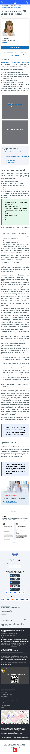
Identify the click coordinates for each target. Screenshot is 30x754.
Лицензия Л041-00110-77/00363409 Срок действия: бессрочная (12, 631)
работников (14, 646)
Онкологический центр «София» (8, 688)
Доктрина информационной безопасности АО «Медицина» (14, 639)
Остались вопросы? (10, 162)
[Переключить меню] (4, 2)
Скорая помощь (4, 696)
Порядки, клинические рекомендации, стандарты (12, 651)
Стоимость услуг (4, 614)
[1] (10, 511)
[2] (11, 511)
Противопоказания (10, 160)
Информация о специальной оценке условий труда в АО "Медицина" (13, 660)
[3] (13, 511)
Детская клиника (5, 692)
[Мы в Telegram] (6, 592)
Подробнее (15, 113)
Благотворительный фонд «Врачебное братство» (12, 700)
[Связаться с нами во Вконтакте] (15, 566)
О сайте (2, 637)
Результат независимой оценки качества (15, 674)
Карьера (2, 707)
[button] (2, 2)
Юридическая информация (7, 649)
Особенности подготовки (11, 154)
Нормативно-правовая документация (9, 650)
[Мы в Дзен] (10, 592)
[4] (14, 511)
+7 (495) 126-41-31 (15, 55)
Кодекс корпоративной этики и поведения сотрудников (13, 662)
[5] (15, 511)
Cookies (17, 744)
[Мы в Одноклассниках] (19, 592)
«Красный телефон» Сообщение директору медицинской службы (11, 606)
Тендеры (3, 702)
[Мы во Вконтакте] (23, 592)
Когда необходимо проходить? (13, 152)
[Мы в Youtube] (15, 592)
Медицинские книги (5, 705)
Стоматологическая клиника (7, 690)
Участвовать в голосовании (12, 672)
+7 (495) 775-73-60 (11, 502)
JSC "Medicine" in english (6, 694)
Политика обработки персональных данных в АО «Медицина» (15, 641)
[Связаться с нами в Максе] (19, 566)
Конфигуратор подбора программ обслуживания (6, 610)
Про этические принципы (6, 664)
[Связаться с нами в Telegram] (10, 566)
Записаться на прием (15, 47)
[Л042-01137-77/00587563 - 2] (21, 531)
